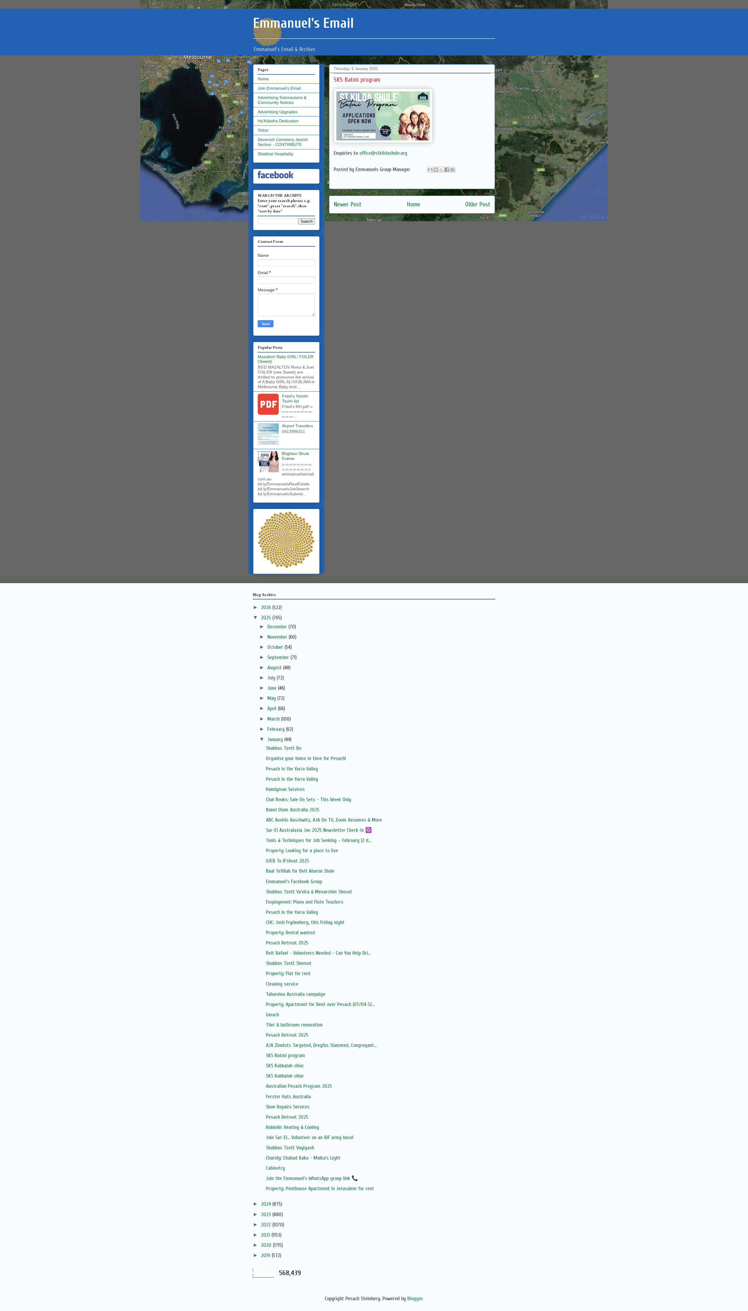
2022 (266, 1225)
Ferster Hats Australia (288, 1097)
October (276, 647)
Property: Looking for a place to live (302, 851)
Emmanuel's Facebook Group (294, 881)
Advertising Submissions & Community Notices (282, 100)
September (278, 657)
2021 (266, 1235)
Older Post (477, 204)
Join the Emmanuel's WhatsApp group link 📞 (312, 1178)
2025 (266, 618)
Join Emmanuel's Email (279, 88)
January (275, 739)
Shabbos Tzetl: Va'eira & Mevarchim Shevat (309, 892)
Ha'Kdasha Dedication (278, 120)
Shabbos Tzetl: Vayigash (290, 1148)
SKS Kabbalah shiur (285, 1066)
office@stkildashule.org (383, 153)
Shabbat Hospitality (275, 153)
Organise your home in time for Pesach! (306, 758)
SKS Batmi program (285, 1055)
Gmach (272, 1015)
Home (413, 204)
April (272, 708)
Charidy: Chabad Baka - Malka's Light (303, 1158)
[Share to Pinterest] (452, 169)
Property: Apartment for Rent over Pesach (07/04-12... (320, 1004)
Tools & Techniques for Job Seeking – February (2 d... (318, 840)
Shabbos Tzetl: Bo (283, 748)
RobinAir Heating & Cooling (292, 1127)
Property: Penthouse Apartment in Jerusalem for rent (320, 1189)
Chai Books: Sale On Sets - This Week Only (308, 799)
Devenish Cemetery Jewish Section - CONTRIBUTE (283, 142)
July (272, 678)
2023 (266, 1214)
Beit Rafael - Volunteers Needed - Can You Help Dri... (318, 953)
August (275, 668)
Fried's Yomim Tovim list (295, 398)
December (277, 627)
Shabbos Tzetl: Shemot (288, 963)
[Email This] (430, 169)
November (278, 637)
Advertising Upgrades (277, 111)
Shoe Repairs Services (288, 1107)
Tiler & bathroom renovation (294, 1025)
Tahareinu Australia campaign (295, 994)
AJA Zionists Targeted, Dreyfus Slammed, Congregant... (321, 1045)
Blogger (415, 1299)
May (272, 698)
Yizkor (263, 130)
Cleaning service (282, 984)
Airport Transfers (297, 425)
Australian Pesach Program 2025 (299, 1086)
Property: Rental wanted (290, 933)
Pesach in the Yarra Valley (292, 769)
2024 (266, 1204)
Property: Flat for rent (288, 973)
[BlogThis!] (436, 169)
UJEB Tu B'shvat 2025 (287, 861)
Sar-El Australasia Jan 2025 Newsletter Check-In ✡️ (319, 830)
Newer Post (347, 204)
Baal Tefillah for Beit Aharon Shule (300, 871)
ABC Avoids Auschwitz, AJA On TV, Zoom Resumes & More (324, 820)
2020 (267, 1245)
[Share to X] (441, 169)
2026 (266, 607)
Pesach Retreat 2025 (287, 943)
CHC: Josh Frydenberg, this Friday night (305, 922)
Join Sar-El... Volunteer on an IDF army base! (310, 1137)
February (276, 729)
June (272, 688)
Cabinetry (275, 1168)
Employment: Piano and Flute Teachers (304, 902)
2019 (266, 1255)
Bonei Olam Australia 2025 (292, 810)
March (274, 719)
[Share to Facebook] (447, 169)
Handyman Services (285, 789)
